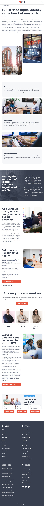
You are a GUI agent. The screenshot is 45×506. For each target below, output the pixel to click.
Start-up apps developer (7, 498)
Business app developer (7, 468)
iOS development (26, 456)
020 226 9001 (25, 477)
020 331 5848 (25, 472)
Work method (5, 432)
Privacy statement (6, 448)
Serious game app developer (8, 481)
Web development (26, 434)
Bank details (4, 451)
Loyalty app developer (7, 473)
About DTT (4, 429)
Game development (26, 437)
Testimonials (4, 437)
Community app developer (8, 484)
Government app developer (8, 479)
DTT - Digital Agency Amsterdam (22, 504)
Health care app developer (8, 471)
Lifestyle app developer (7, 487)
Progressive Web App (27, 448)
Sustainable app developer (8, 495)
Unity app (24, 453)
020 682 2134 (25, 474)
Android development (27, 459)
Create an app (25, 429)
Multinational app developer (8, 492)
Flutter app (24, 440)
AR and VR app (25, 451)
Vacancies (4, 442)
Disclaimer (4, 445)
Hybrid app (24, 445)
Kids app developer (6, 476)
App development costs (27, 432)
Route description (25, 482)
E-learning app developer (7, 490)
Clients (3, 434)
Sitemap (3, 453)
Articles (3, 440)
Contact (3, 456)
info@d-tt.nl (24, 480)
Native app (24, 442)
